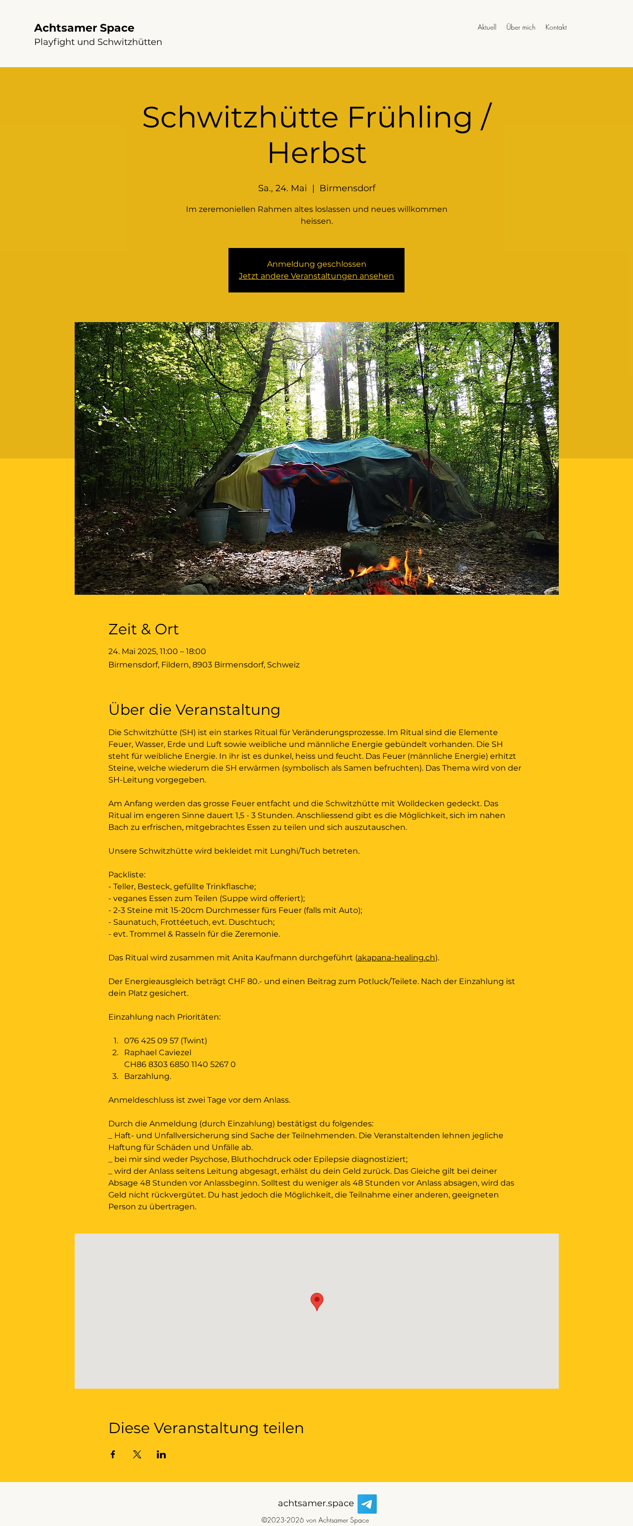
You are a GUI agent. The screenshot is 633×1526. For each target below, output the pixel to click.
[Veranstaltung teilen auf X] (137, 1454)
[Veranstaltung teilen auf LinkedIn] (161, 1454)
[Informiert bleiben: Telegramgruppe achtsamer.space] (367, 1504)
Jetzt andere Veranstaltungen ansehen (316, 276)
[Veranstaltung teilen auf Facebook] (113, 1454)
